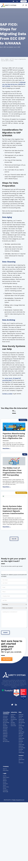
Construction (13, 725)
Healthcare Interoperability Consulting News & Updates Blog (22, 749)
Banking (12, 716)
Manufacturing (14, 719)
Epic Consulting (6, 741)
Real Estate (13, 724)
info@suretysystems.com (17, 800)
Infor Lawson (21, 720)
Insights (7, 59)
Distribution (13, 717)
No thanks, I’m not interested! (14, 859)
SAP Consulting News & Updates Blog (22, 724)
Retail (12, 720)
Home (2, 59)
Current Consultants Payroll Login (5, 790)
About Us (5, 768)
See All (14, 538)
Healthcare (13, 714)
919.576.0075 (7, 800)
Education (13, 722)
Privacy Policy (5, 770)
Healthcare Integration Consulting (5, 735)
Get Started (7, 659)
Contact (24, 1)
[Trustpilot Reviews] (7, 690)
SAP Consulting (6, 722)
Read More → (7, 448)
